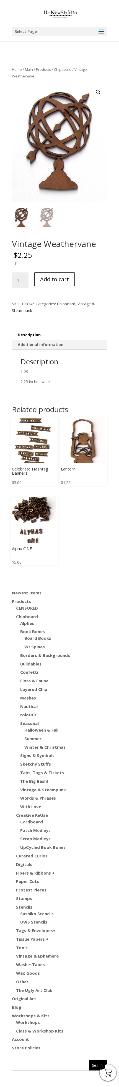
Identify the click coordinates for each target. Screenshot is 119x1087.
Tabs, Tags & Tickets (42, 772)
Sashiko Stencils (37, 913)
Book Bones (32, 631)
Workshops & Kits (31, 1015)
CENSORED (27, 608)
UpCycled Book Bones (43, 847)
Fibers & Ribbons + (35, 873)
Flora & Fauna (34, 680)
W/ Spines (34, 646)
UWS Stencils (33, 922)
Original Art (24, 998)
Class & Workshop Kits (39, 1031)
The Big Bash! (34, 781)
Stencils (24, 907)
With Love (30, 806)
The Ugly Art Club (34, 990)
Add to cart (54, 279)
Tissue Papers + (32, 939)
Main (29, 69)
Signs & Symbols (37, 755)
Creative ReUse (32, 815)
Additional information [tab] (40, 344)
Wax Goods (28, 973)
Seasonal (29, 723)
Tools (22, 947)
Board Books (37, 638)
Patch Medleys (35, 830)
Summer (33, 738)
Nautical (29, 706)
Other (22, 981)
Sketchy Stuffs (35, 764)
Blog (16, 1007)
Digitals (24, 864)
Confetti (29, 672)
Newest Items (27, 592)
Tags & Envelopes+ (35, 930)
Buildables (31, 664)
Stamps (24, 898)
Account (20, 1039)
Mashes (28, 698)
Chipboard (62, 69)
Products (43, 69)
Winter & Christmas (45, 747)
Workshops (28, 1022)
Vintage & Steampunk (43, 789)
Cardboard (31, 822)
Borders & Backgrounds (45, 655)
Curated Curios (32, 856)
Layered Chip (33, 689)
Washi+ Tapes (30, 964)
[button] (98, 92)
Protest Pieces (31, 890)
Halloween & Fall (41, 730)
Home (17, 69)
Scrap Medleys (35, 838)
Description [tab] (29, 334)
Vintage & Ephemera (37, 956)
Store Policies (26, 1047)
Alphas (27, 623)
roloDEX (28, 714)
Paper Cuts (27, 881)
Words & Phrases (38, 798)
